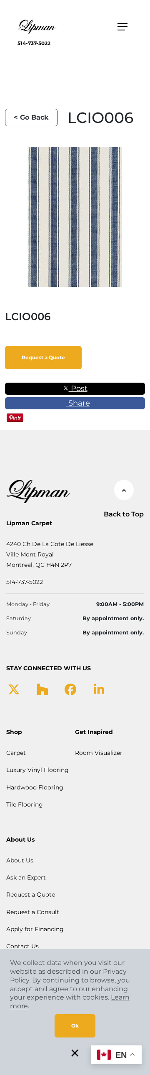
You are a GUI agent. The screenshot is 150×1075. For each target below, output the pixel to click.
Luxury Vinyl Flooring (37, 770)
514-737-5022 (34, 43)
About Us (19, 860)
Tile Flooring (24, 804)
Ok (75, 1025)
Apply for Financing (35, 929)
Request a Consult (32, 912)
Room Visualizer (98, 753)
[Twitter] (14, 689)
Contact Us (22, 946)
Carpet (16, 753)
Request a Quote (43, 357)
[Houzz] (42, 689)
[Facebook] (70, 689)
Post (78, 388)
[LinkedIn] (99, 689)
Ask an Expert (26, 877)
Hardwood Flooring (34, 787)
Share (78, 403)
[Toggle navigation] (122, 26)
